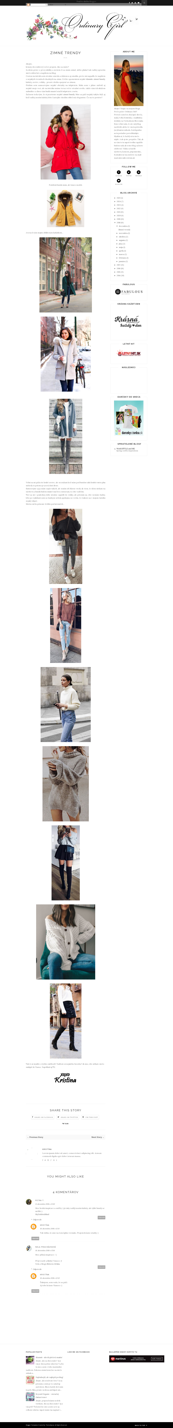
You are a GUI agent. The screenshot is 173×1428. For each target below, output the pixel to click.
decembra (123, 226)
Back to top (140, 1425)
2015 (118, 272)
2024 (119, 201)
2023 (119, 205)
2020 (119, 215)
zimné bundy (69, 94)
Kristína (47, 1149)
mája (121, 247)
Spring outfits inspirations (127, 451)
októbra (122, 237)
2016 (118, 268)
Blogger (92, 1)
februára (122, 258)
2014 (118, 275)
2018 (118, 222)
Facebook (119, 176)
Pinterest (138, 176)
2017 (118, 265)
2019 (118, 219)
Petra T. (39, 1200)
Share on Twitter (69, 1117)
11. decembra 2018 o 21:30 (45, 1204)
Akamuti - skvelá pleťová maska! (49, 1357)
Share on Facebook (44, 1117)
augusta (122, 240)
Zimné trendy (124, 230)
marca (121, 254)
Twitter (128, 176)
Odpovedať (101, 1217)
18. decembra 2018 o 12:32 (50, 1278)
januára (122, 261)
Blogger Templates (32, 1425)
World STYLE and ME (126, 449)
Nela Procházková (45, 1247)
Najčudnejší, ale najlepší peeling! (49, 1377)
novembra (123, 233)
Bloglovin (118, 184)
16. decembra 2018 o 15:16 (45, 1250)
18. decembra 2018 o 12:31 (49, 1229)
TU (53, 1067)
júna (120, 244)
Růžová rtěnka (53, 1264)
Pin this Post (92, 1117)
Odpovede (37, 1220)
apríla (121, 251)
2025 (119, 198)
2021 (118, 212)
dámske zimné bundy (95, 79)
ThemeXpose (50, 1425)
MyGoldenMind (42, 1214)
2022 (119, 208)
